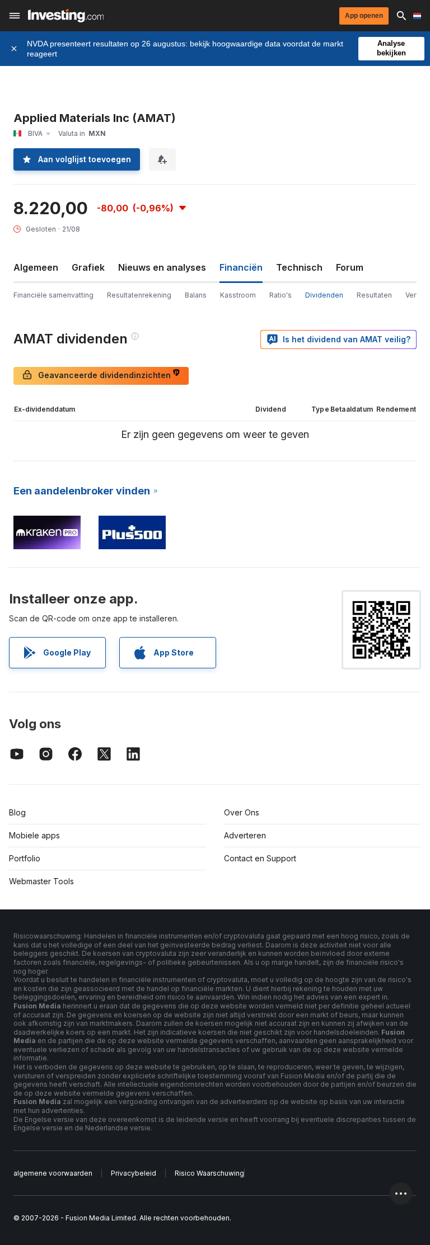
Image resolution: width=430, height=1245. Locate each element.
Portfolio (24, 858)
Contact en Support (260, 858)
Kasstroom (238, 295)
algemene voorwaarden (52, 1173)
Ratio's (280, 295)
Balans (196, 295)
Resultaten (374, 295)
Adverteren (245, 835)
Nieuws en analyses (162, 267)
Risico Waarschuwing (209, 1173)
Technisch (299, 267)
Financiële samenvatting (53, 295)
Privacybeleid (133, 1173)
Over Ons (241, 812)
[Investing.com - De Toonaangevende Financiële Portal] (66, 15)
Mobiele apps (34, 835)
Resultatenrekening (139, 295)
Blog (17, 812)
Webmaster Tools (41, 881)
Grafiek (88, 267)
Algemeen (35, 267)
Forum (349, 267)
